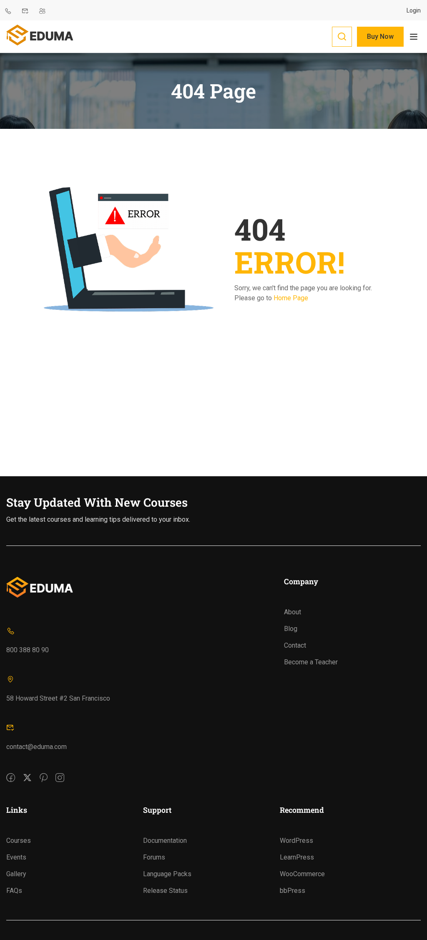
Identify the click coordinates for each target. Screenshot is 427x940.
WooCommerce (302, 874)
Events (16, 857)
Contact (295, 645)
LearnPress (297, 857)
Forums (154, 857)
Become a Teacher (311, 662)
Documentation (165, 840)
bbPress (292, 891)
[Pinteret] (44, 771)
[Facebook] (10, 771)
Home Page (291, 298)
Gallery (16, 874)
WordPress (296, 840)
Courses (18, 840)
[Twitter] (27, 771)
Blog (290, 629)
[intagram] (59, 771)
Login (414, 10)
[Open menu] (415, 37)
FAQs (14, 891)
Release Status (165, 891)
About (292, 612)
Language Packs (167, 874)
